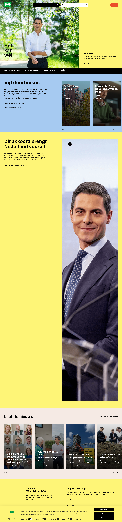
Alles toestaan (103, 509)
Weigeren (103, 517)
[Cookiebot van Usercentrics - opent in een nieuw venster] (12, 519)
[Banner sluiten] (116, 508)
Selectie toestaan (104, 513)
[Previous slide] (114, 129)
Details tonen (78, 519)
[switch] (44, 519)
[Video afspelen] (70, 144)
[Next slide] (116, 129)
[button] (47, 5)
